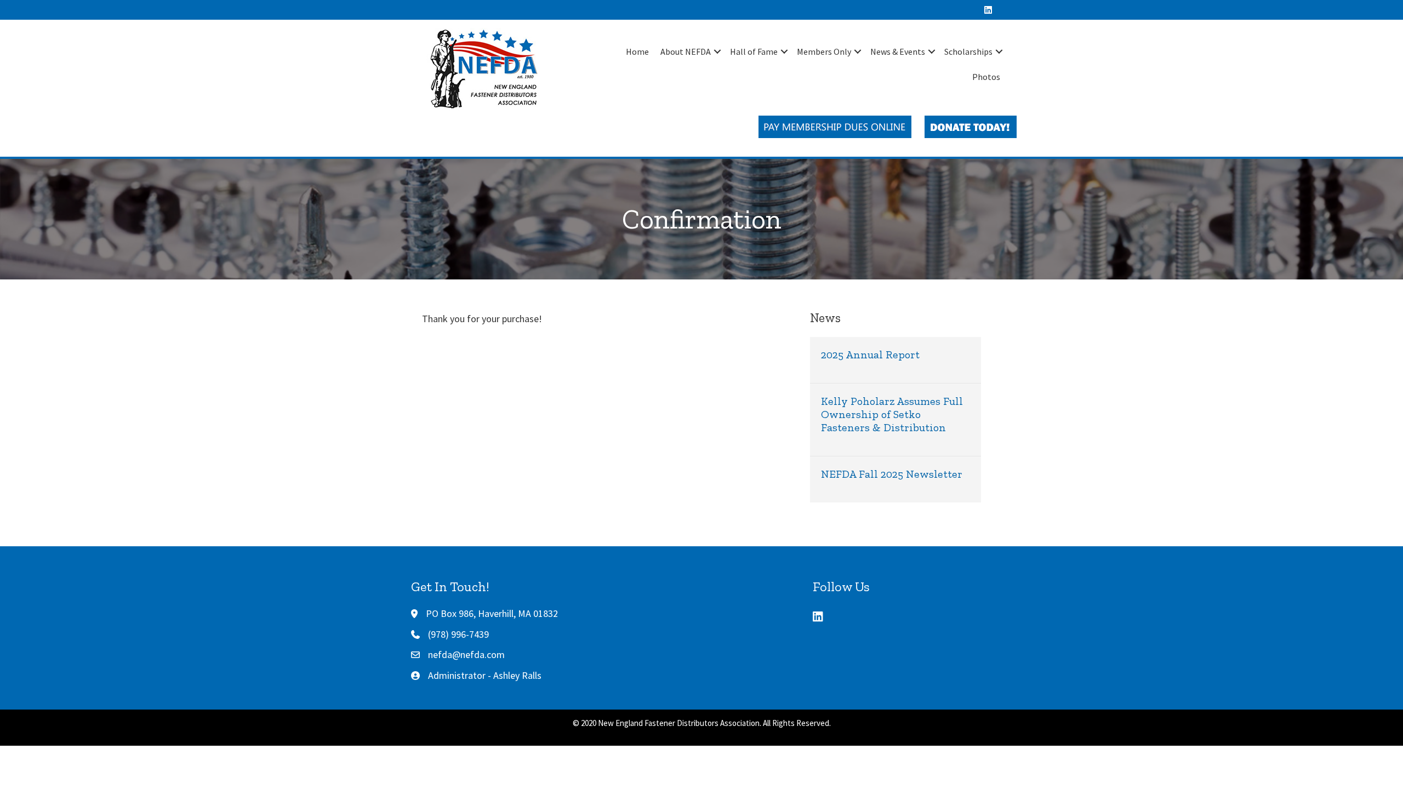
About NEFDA (685, 51)
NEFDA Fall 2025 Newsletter (891, 474)
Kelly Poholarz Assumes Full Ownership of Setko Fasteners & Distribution (892, 414)
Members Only (824, 51)
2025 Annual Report (870, 354)
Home (637, 51)
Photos (986, 76)
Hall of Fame (754, 51)
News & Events (897, 51)
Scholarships (968, 51)
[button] (717, 51)
